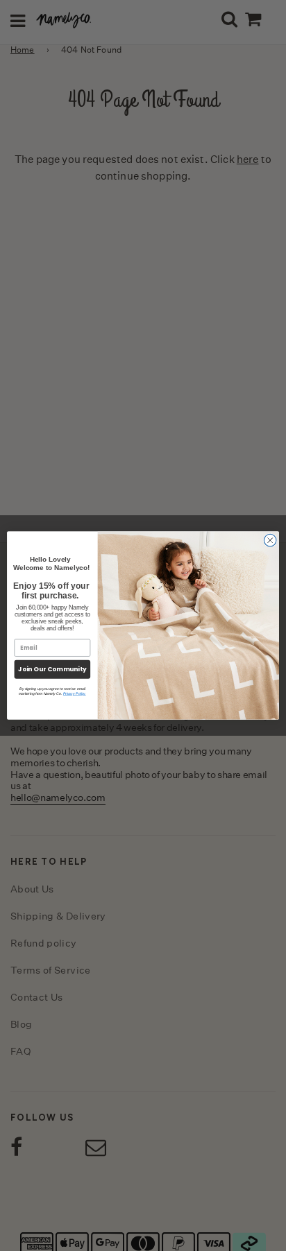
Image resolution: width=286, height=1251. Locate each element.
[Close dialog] (270, 540)
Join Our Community (52, 669)
